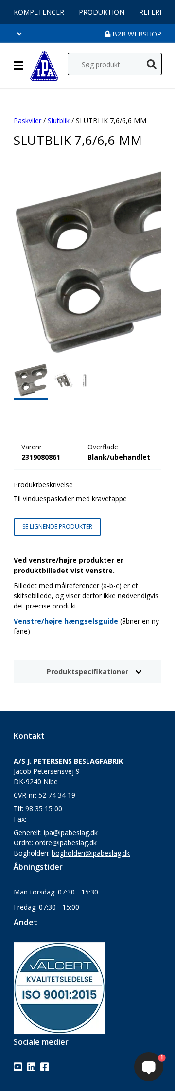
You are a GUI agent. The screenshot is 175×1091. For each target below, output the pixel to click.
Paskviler (27, 120)
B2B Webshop (135, 33)
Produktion (101, 12)
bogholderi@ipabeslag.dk (91, 853)
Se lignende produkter (57, 526)
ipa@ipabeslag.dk (71, 832)
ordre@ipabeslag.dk (66, 842)
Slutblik (59, 120)
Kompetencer (39, 12)
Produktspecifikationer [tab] (87, 671)
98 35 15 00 (43, 808)
